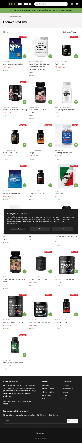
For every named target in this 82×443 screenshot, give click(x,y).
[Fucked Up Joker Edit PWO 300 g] (15, 93)
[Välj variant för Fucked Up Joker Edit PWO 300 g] (24, 102)
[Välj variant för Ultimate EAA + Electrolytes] (24, 314)
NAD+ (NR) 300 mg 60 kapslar (40, 322)
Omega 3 (32, 153)
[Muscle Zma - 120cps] (15, 136)
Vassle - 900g (59, 193)
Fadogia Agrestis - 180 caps (64, 110)
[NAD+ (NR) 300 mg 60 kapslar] (41, 305)
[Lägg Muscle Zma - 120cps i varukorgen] (24, 145)
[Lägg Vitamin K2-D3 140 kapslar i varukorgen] (76, 271)
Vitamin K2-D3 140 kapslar (64, 279)
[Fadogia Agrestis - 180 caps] (67, 93)
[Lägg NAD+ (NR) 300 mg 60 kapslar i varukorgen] (50, 314)
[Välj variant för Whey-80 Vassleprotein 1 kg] (24, 56)
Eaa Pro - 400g (60, 64)
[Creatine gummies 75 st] (67, 136)
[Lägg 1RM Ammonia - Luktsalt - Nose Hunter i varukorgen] (24, 271)
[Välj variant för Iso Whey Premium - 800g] (50, 271)
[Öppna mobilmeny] (4, 4)
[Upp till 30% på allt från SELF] (41, 10)
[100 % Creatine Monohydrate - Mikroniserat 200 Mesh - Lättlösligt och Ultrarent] (41, 47)
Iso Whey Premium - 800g (38, 279)
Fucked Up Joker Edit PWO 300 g (15, 110)
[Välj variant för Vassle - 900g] (76, 185)
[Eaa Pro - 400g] (67, 47)
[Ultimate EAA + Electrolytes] (15, 305)
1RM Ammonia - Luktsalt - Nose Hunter (14, 280)
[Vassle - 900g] (67, 176)
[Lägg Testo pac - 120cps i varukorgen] (76, 314)
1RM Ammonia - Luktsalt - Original (38, 111)
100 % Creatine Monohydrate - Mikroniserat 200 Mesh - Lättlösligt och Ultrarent (39, 66)
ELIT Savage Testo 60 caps (13, 363)
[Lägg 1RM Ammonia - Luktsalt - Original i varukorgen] (50, 102)
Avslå (62, 229)
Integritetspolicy (12, 223)
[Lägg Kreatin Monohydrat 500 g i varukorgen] (24, 185)
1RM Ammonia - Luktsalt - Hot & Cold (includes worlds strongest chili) (66, 236)
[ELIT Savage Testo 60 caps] (15, 346)
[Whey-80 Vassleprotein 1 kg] (15, 47)
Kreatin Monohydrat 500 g (12, 193)
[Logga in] (72, 4)
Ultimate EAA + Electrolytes (13, 322)
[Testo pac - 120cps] (67, 305)
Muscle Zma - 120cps (10, 153)
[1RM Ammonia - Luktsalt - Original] (41, 93)
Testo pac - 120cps (61, 322)
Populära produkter (14, 16)
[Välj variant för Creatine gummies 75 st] (76, 145)
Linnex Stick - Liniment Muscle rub (14, 235)
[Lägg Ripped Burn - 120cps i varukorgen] (50, 185)
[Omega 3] (41, 136)
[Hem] (4, 16)
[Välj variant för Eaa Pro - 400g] (76, 56)
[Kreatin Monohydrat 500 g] (15, 176)
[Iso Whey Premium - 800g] (41, 262)
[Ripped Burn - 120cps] (41, 176)
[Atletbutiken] (20, 4)
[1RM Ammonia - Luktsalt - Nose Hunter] (15, 262)
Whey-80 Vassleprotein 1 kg (13, 64)
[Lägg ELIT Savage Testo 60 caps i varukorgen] (24, 355)
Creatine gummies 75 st (63, 153)
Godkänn (40, 229)
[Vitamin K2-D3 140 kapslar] (67, 262)
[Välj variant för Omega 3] (50, 145)
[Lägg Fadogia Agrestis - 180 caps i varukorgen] (76, 102)
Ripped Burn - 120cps (36, 193)
